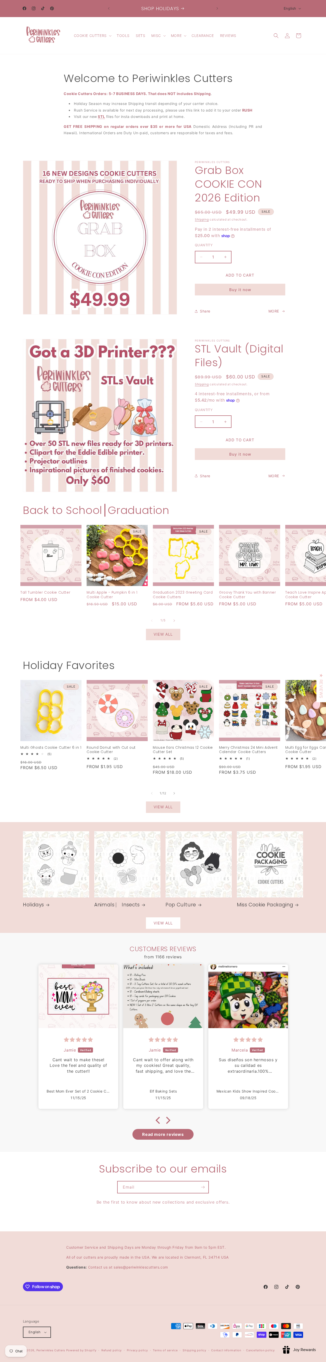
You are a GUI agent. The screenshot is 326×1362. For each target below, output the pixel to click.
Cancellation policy (260, 1350)
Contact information (226, 1350)
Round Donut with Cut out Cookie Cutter (111, 749)
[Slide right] (174, 620)
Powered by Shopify (81, 1350)
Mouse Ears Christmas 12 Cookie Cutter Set (183, 749)
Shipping (202, 219)
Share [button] (205, 311)
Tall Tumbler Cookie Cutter (45, 592)
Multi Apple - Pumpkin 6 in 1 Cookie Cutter (112, 594)
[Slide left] (151, 620)
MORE (273, 311)
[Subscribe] (202, 1187)
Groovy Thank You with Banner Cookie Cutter (247, 594)
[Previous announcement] (108, 8)
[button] (92, 35)
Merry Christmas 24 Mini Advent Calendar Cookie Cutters (248, 749)
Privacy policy (137, 1350)
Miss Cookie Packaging (265, 905)
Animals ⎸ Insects (117, 905)
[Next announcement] (217, 8)
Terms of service (165, 1350)
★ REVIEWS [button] (321, 685)
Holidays (33, 905)
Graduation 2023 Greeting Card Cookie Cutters (183, 594)
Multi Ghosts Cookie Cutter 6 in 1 (51, 747)
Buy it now (240, 289)
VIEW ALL (163, 634)
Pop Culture (181, 905)
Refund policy (111, 1350)
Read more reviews (163, 1134)
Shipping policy (194, 1350)
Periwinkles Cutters (50, 1350)
